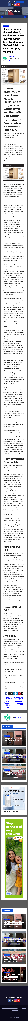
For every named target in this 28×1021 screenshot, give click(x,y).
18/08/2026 (8, 926)
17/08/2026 (8, 944)
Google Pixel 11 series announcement (13, 976)
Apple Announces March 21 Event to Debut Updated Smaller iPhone (8, 702)
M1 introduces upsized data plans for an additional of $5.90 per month (18, 700)
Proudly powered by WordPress (10, 1008)
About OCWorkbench (14, 1017)
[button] (22, 16)
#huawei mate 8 (13, 61)
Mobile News (6, 26)
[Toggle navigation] (13, 17)
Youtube (8, 1013)
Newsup (24, 1008)
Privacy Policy (19, 1013)
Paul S (12, 56)
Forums (12, 1013)
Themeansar (15, 1010)
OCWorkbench (14, 11)
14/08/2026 (8, 961)
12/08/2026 (8, 979)
